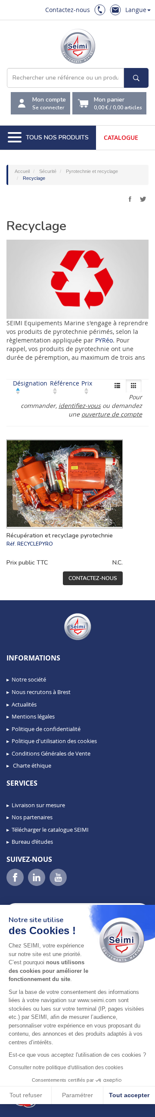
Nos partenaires (32, 817)
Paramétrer (77, 1095)
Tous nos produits (57, 137)
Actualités (24, 704)
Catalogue (121, 137)
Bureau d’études (32, 841)
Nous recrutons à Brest (41, 692)
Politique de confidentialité (46, 729)
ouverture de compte (111, 414)
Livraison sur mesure (38, 805)
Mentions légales (33, 716)
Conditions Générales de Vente (51, 753)
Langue (135, 10)
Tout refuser (25, 1095)
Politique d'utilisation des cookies (54, 741)
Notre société (29, 679)
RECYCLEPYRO (35, 543)
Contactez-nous (67, 10)
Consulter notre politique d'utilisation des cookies (66, 1068)
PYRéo (104, 340)
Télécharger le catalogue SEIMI (50, 829)
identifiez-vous (80, 405)
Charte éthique (31, 765)
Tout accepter (129, 1095)
